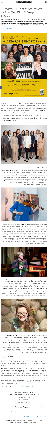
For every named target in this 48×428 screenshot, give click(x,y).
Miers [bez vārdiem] (10, 412)
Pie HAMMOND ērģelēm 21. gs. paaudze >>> (33, 416)
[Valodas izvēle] (46, 2)
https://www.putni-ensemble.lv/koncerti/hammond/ (26, 386)
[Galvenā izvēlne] (2, 2)
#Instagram (20, 422)
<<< (2, 412)
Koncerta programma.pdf (6, 28)
